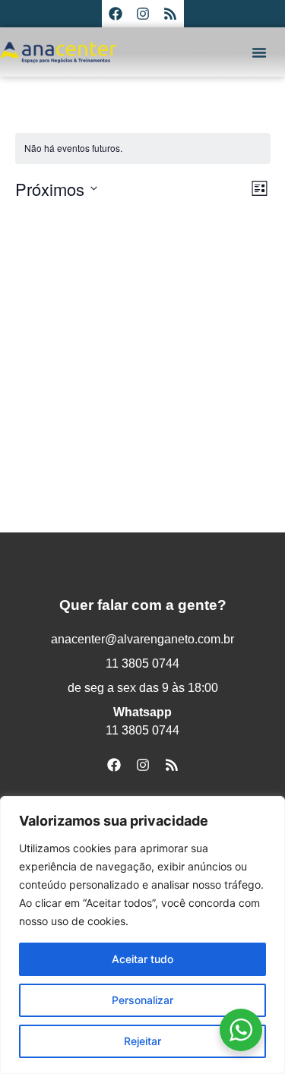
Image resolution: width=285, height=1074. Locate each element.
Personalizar (142, 999)
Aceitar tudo (142, 958)
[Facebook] (115, 13)
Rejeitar (142, 1041)
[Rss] (170, 13)
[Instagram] (143, 13)
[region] (142, 935)
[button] (259, 52)
